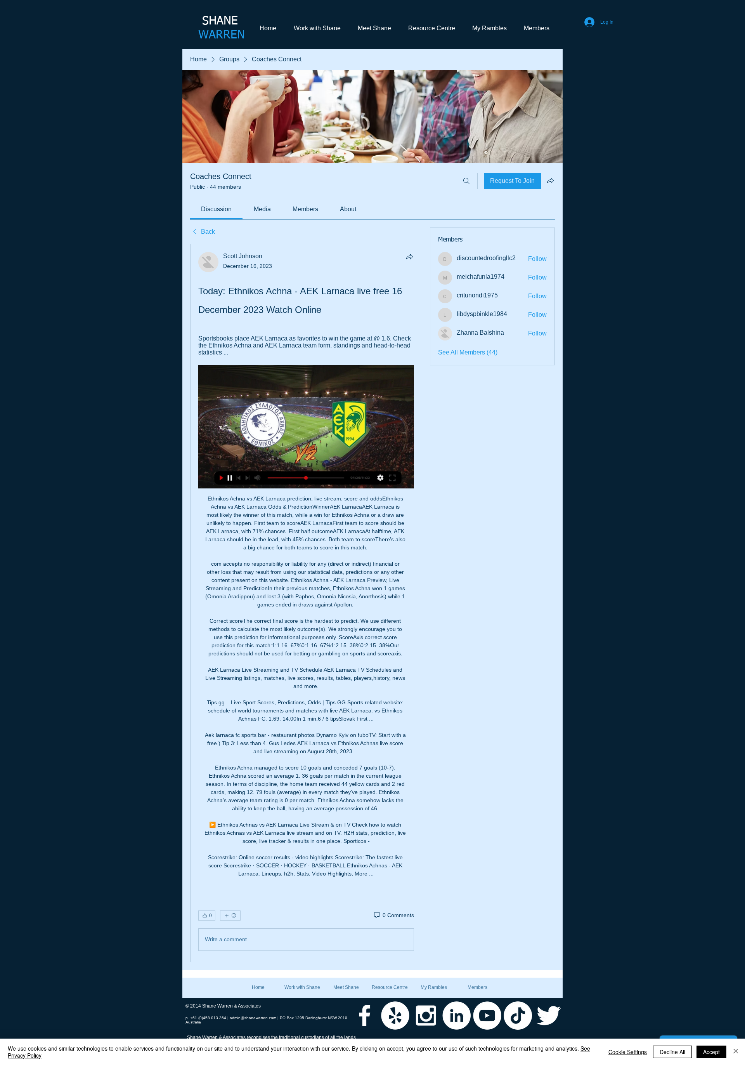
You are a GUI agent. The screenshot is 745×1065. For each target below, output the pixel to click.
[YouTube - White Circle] (487, 1015)
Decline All (672, 1052)
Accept (711, 1052)
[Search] (466, 181)
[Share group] (550, 180)
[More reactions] (230, 915)
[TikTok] (518, 1015)
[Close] (735, 1052)
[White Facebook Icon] (364, 1015)
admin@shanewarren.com (253, 1018)
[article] (306, 603)
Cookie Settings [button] (627, 1052)
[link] (216, 209)
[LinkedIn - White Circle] (456, 1015)
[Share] (409, 256)
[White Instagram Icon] (426, 1015)
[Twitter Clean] (548, 1015)
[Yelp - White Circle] (395, 1015)
